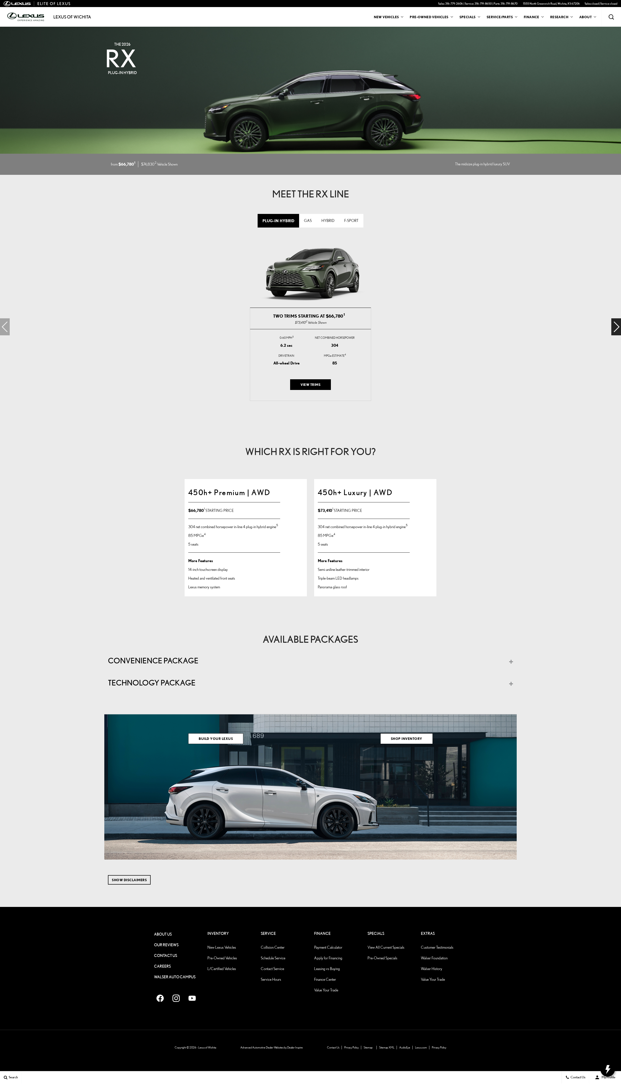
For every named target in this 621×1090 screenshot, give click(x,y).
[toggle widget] (607, 1069)
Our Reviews (166, 945)
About (585, 17)
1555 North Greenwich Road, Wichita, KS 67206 (551, 3)
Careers (162, 966)
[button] (611, 17)
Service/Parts (500, 17)
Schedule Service (273, 958)
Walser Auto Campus (175, 977)
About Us (163, 934)
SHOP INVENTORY (406, 738)
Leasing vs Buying (327, 968)
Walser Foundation (434, 958)
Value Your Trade (326, 990)
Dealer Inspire (295, 1047)
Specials (467, 17)
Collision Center (273, 947)
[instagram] (176, 998)
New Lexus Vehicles (221, 947)
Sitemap (368, 1047)
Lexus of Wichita (207, 1047)
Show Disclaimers (129, 880)
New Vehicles (386, 17)
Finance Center (325, 979)
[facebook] (160, 998)
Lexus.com (421, 1047)
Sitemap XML (386, 1047)
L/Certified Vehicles (221, 968)
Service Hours (271, 979)
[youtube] (192, 998)
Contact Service (272, 968)
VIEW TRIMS (310, 384)
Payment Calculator (328, 947)
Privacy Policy (351, 1047)
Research (559, 18)
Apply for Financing (328, 958)
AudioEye (404, 1047)
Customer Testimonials (437, 947)
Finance (531, 17)
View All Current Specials (386, 947)
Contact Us (165, 955)
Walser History (431, 968)
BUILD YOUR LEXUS (216, 738)
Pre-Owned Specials (382, 958)
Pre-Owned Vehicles (429, 17)
